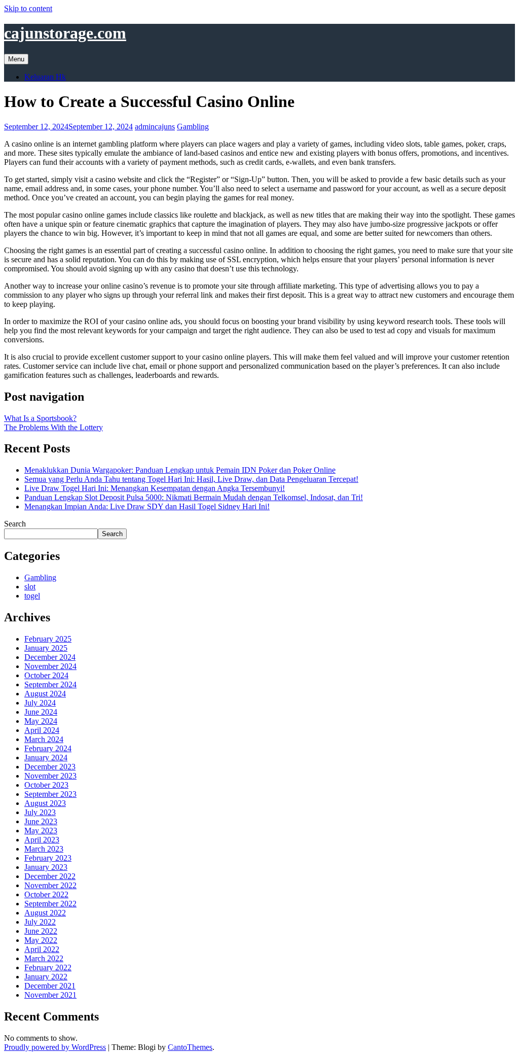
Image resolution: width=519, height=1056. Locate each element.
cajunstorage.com (65, 33)
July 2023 (40, 812)
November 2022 (50, 885)
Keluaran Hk (45, 77)
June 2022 (40, 931)
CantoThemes (190, 1047)
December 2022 (50, 876)
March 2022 (43, 958)
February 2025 (47, 639)
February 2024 (47, 748)
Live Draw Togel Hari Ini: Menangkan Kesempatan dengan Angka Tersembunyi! (154, 488)
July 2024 (40, 702)
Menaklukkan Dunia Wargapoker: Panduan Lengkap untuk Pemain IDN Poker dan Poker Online (180, 470)
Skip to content (28, 8)
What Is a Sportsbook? (40, 418)
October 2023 (46, 785)
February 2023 (47, 858)
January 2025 (45, 648)
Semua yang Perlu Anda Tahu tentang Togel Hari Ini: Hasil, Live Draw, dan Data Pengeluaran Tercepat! (191, 479)
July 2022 (40, 922)
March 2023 (43, 848)
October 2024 (46, 675)
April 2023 (41, 839)
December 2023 (50, 766)
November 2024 (50, 666)
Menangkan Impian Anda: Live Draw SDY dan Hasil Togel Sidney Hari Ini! (147, 506)
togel (32, 595)
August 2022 (45, 912)
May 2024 (40, 721)
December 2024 (50, 657)
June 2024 (40, 712)
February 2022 (47, 967)
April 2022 (41, 949)
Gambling (193, 126)
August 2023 (45, 803)
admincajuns (155, 126)
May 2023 (40, 830)
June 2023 (40, 821)
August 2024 (45, 693)
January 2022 (45, 976)
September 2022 (50, 903)
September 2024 (50, 684)
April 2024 (41, 730)
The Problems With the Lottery (53, 427)
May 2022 (40, 940)
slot (29, 586)
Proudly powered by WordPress (55, 1047)
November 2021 (50, 995)
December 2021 (50, 985)
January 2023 (45, 867)
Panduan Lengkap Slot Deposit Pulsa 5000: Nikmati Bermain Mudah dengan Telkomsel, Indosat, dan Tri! (193, 497)
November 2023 (50, 775)
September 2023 (50, 794)
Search (15, 523)
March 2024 (43, 739)
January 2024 (45, 757)
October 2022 (46, 894)
